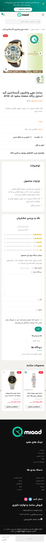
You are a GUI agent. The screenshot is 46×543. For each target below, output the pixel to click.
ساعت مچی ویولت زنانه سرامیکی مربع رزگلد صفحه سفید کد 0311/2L (34, 394)
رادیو (20, 481)
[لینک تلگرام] (30, 499)
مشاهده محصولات (24, 9)
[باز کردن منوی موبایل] (43, 14)
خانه (43, 29)
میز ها (42, 487)
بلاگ (43, 459)
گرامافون (19, 484)
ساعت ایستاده (40, 484)
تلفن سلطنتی (18, 478)
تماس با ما (41, 453)
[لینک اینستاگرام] (26, 499)
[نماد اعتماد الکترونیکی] (33, 519)
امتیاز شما (37, 268)
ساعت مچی (35, 29)
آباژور (42, 490)
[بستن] (3, 9)
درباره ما (42, 450)
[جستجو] (38, 21)
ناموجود (30, 538)
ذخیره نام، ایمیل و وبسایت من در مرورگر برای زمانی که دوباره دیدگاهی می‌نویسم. (24, 321)
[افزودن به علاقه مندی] (26, 372)
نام (40, 299)
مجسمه (19, 490)
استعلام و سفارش (34, 407)
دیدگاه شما (36, 272)
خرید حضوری (40, 456)
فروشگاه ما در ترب (38, 462)
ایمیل (39, 309)
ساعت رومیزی (40, 481)
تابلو (20, 487)
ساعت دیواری (40, 478)
